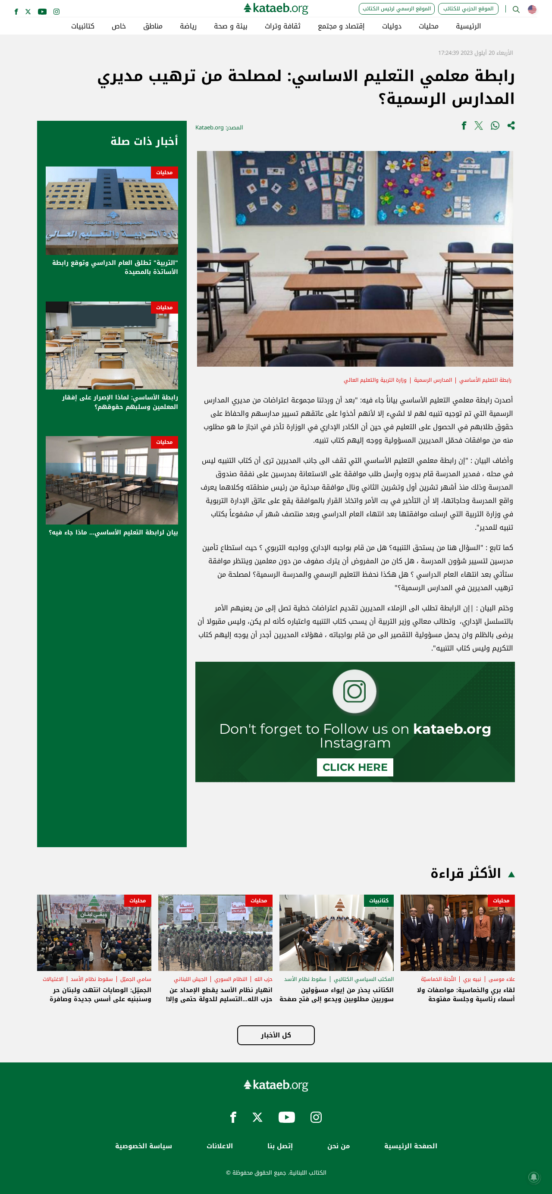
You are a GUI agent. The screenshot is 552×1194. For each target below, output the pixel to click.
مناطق (153, 26)
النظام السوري (230, 979)
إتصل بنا (280, 1146)
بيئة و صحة (231, 26)
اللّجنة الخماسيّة (438, 979)
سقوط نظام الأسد (305, 979)
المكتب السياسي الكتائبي (364, 979)
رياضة (188, 26)
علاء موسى (502, 979)
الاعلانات (220, 1146)
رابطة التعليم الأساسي (485, 380)
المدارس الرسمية (433, 380)
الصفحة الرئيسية (410, 1146)
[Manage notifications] (534, 1177)
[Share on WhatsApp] (495, 127)
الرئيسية (468, 26)
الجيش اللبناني (190, 979)
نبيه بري (472, 979)
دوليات (391, 26)
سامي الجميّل (135, 979)
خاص (119, 26)
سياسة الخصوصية (143, 1146)
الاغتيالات (53, 979)
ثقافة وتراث (283, 26)
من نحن (338, 1146)
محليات (429, 26)
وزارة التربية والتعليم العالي (375, 380)
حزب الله (263, 979)
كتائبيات (82, 26)
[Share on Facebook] (464, 127)
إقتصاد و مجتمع (341, 26)
